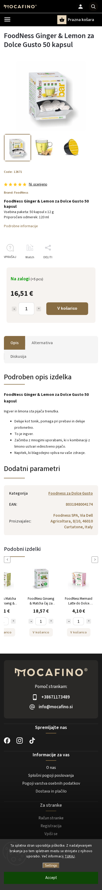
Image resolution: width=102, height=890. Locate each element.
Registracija (51, 826)
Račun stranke (51, 818)
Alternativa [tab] (42, 343)
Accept (51, 878)
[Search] (93, 6)
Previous (8, 560)
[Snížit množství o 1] (31, 621)
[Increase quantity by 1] (38, 309)
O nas (51, 767)
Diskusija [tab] (18, 356)
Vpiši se (51, 834)
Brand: (16, 192)
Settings (51, 865)
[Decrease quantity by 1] (14, 309)
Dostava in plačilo (51, 791)
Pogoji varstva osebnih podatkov (51, 783)
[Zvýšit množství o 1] (13, 621)
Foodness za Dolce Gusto (70, 493)
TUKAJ (70, 856)
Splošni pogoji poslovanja (51, 775)
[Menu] (7, 19)
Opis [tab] (14, 343)
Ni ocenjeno (38, 184)
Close (82, 266)
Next (95, 560)
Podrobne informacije (21, 226)
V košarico (67, 308)
